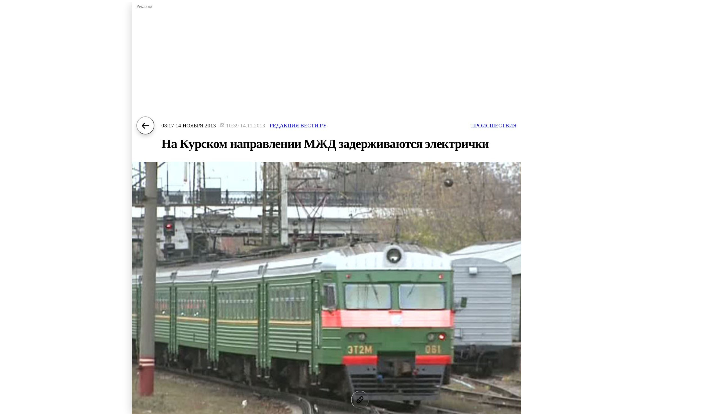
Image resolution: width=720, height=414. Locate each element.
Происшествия (494, 125)
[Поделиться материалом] (360, 400)
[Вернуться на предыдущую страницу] (145, 125)
